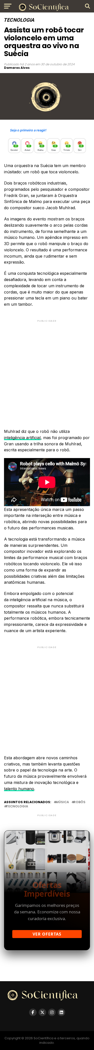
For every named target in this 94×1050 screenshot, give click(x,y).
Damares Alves (17, 68)
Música (62, 802)
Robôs (79, 802)
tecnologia (17, 806)
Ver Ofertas (47, 934)
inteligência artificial (22, 437)
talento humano (19, 788)
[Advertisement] (47, 370)
